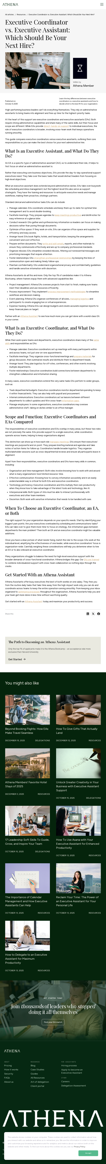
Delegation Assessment (73, 1085)
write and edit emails (53, 243)
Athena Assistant (29, 316)
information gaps (70, 400)
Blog (33, 1065)
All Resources (38, 1077)
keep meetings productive (68, 215)
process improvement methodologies (67, 291)
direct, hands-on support (56, 126)
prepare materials (83, 356)
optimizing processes (29, 591)
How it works (11, 1069)
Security (8, 1073)
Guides (34, 1073)
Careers (65, 1081)
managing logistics (79, 298)
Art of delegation (40, 1082)
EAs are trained (91, 559)
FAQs (7, 1077)
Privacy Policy (79, 1147)
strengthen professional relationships (53, 258)
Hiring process (69, 1065)
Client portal (37, 1086)
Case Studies (37, 1069)
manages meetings (59, 441)
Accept (88, 1153)
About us (8, 1082)
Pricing (8, 1065)
